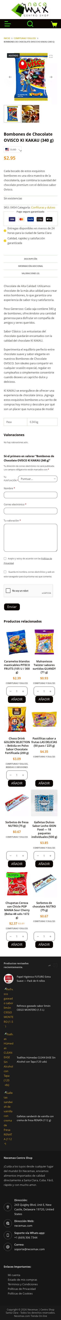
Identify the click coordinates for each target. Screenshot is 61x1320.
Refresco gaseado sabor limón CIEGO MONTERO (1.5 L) (33, 1008)
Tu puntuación (11, 479)
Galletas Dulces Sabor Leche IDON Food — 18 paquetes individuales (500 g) (44, 829)
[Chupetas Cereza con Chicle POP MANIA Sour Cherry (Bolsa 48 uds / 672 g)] (17, 883)
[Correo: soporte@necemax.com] (8, 1247)
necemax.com (23, 1225)
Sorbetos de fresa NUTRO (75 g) (16, 824)
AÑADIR (16, 699)
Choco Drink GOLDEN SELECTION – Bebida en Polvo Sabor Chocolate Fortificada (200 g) (17, 745)
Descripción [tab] (30, 258)
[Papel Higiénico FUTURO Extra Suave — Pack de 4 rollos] (9, 979)
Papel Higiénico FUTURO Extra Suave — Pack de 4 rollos (34, 978)
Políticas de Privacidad (22, 1289)
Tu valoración (12, 520)
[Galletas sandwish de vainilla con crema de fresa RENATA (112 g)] (9, 1118)
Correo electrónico (15, 504)
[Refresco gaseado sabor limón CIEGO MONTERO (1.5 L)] (9, 1007)
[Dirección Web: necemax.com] (8, 1223)
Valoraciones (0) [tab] (30, 273)
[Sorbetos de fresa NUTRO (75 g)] (17, 803)
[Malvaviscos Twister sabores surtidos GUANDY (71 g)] (44, 642)
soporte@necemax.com (29, 1249)
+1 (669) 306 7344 (25, 1237)
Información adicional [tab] (30, 266)
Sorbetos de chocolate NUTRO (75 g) (44, 906)
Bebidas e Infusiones (17, 767)
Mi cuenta (14, 1275)
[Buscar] (30, 24)
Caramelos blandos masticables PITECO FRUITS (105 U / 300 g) (17, 666)
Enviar (12, 607)
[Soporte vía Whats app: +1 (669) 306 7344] (8, 1235)
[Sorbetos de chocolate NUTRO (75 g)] (44, 883)
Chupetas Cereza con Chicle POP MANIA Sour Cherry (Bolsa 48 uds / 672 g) (17, 910)
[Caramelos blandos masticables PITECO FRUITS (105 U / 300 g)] (17, 642)
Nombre (9, 488)
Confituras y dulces (43, 207)
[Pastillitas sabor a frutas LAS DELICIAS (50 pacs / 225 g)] (44, 719)
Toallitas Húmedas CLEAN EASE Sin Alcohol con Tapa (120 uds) (36, 1059)
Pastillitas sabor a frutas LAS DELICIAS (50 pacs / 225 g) (44, 741)
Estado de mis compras (22, 1279)
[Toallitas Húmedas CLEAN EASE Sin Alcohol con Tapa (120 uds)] (9, 1059)
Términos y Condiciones (23, 1284)
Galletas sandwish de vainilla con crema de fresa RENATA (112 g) (35, 1118)
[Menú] (8, 24)
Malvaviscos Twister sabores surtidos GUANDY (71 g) (44, 666)
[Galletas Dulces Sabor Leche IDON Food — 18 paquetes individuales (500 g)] (44, 803)
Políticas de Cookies (20, 1293)
